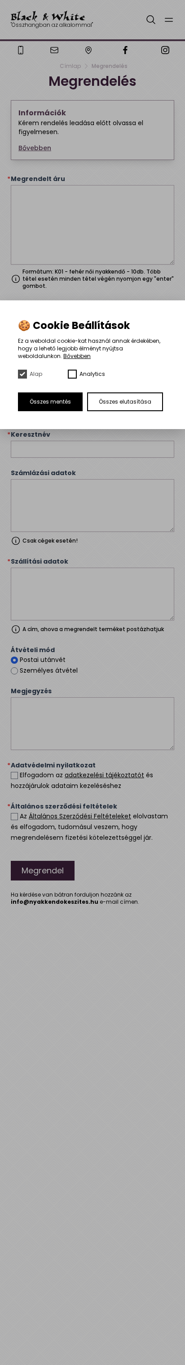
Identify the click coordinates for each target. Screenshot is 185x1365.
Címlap (70, 66)
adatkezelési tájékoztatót (104, 775)
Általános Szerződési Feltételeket (80, 816)
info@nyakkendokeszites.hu (54, 902)
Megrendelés (110, 66)
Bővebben (77, 356)
